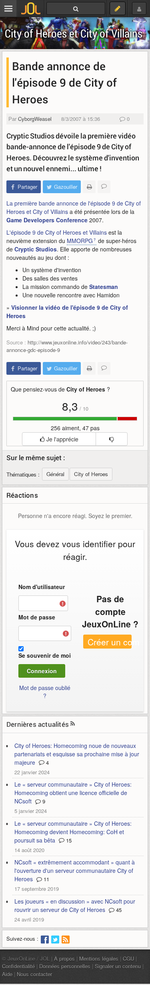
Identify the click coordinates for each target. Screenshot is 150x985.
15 (68, 840)
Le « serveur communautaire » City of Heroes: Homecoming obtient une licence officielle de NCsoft (73, 792)
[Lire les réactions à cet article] (104, 186)
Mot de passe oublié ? (44, 692)
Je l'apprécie (61, 439)
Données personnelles (64, 966)
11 (45, 879)
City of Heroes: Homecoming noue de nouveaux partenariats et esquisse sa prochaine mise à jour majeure (76, 754)
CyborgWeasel (35, 119)
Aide (7, 974)
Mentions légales (98, 958)
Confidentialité (18, 966)
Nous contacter (34, 974)
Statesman (103, 287)
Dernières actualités (37, 724)
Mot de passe (36, 617)
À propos (64, 958)
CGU (128, 958)
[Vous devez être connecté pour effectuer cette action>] (111, 439)
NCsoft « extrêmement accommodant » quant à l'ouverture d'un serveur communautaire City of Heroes (74, 870)
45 (118, 910)
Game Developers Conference (47, 220)
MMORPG (80, 241)
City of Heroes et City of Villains (73, 33)
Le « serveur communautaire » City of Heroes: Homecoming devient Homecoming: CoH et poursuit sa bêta (73, 831)
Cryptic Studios (35, 249)
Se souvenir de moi (44, 655)
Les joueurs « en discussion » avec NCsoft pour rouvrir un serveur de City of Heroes (74, 905)
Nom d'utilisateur (41, 587)
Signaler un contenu (118, 966)
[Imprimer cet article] (89, 186)
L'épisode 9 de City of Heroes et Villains (56, 232)
